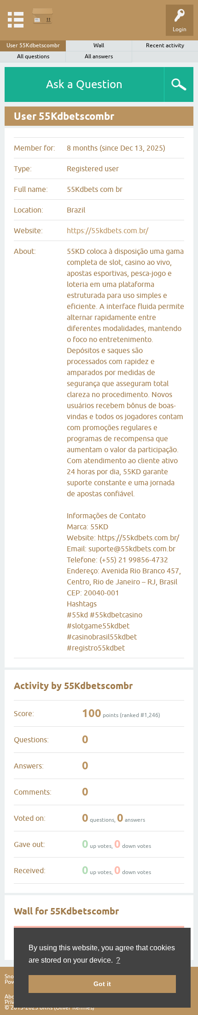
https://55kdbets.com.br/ (107, 230)
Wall (98, 45)
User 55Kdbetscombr (33, 45)
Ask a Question (84, 84)
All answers (99, 56)
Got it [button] (102, 983)
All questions (33, 56)
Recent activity (165, 45)
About (12, 996)
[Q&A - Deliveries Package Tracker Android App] (42, 16)
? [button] (118, 960)
